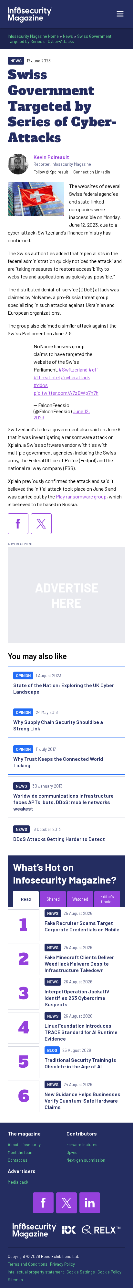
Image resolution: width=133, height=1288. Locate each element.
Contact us (17, 1160)
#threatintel (47, 377)
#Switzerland (72, 369)
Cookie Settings (80, 1271)
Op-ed (71, 1152)
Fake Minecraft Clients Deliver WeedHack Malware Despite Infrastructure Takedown (79, 963)
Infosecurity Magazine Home (33, 36)
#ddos (41, 385)
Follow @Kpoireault (51, 171)
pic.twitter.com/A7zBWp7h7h (66, 393)
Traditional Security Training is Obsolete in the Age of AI (80, 1063)
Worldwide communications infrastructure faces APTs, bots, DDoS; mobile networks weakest (63, 802)
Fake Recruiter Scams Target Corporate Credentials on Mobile (82, 926)
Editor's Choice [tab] (107, 899)
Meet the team (21, 1152)
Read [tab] (26, 899)
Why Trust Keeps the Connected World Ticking (58, 762)
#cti (93, 369)
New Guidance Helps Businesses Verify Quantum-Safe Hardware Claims (82, 1100)
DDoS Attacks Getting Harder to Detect (59, 839)
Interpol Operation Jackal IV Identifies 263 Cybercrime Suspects (77, 997)
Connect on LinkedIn (91, 171)
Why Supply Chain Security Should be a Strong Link (58, 725)
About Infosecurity (24, 1144)
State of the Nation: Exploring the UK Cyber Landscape (63, 688)
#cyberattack (75, 377)
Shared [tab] (53, 899)
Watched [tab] (80, 899)
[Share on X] (41, 523)
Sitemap (15, 1279)
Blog (52, 1050)
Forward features (81, 1144)
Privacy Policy (62, 1264)
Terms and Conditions (27, 1264)
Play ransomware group (81, 496)
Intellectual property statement (36, 1271)
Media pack (18, 1182)
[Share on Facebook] (18, 523)
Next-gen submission (85, 1160)
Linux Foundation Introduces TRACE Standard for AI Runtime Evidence (81, 1032)
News (68, 36)
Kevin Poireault (51, 157)
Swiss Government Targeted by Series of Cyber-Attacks (59, 39)
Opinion (23, 675)
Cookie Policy (109, 1271)
